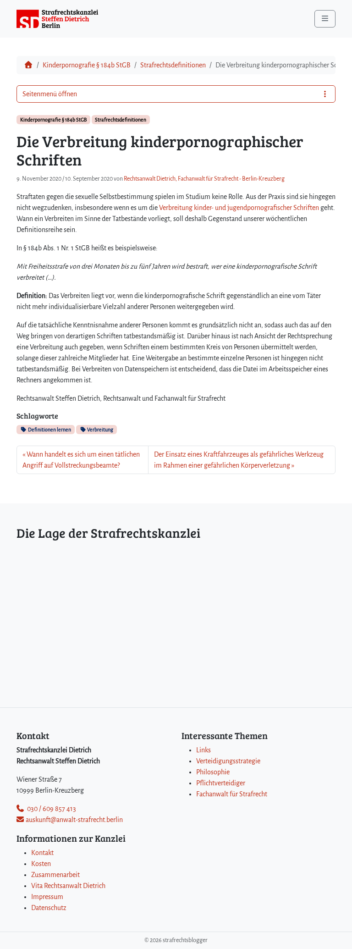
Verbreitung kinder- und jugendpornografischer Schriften (239, 207)
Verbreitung (99, 429)
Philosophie (213, 772)
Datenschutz (48, 907)
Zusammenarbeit (55, 874)
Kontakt (42, 852)
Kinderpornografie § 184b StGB (87, 65)
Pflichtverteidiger (220, 783)
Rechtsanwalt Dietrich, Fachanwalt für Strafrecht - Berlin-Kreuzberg (204, 179)
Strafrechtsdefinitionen (173, 65)
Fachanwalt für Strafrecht (231, 794)
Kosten (41, 863)
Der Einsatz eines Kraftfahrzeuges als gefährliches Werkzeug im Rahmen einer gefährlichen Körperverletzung (239, 460)
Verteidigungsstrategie (228, 761)
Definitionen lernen (49, 429)
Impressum (47, 896)
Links (203, 750)
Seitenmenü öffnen (49, 94)
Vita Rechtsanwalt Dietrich (68, 885)
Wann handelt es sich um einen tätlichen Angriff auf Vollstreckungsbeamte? (81, 460)
